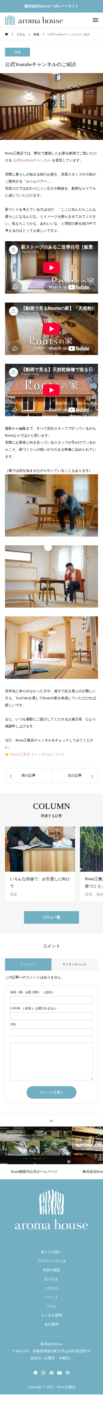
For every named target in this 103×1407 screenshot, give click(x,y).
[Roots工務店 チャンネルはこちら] (37, 754)
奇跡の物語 (51, 1270)
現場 (17, 52)
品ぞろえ (51, 1279)
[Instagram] (43, 1373)
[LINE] (35, 1373)
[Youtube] (59, 1373)
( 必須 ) (31, 992)
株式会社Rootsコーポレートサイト (51, 6)
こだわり (51, 1288)
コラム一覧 (51, 917)
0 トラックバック (74, 964)
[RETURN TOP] (51, 1120)
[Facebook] (51, 1373)
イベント (51, 1297)
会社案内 (51, 1324)
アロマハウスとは (52, 1261)
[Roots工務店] (34, 20)
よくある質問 (51, 1315)
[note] (68, 1373)
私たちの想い (51, 1252)
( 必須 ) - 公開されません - (34, 1008)
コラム (51, 1306)
